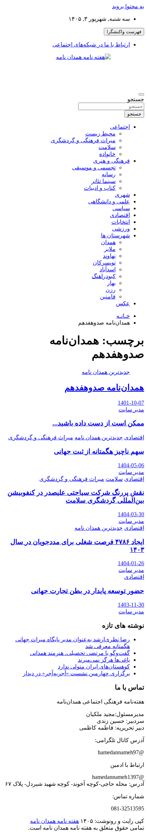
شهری (122, 195)
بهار (111, 283)
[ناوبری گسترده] (141, 94)
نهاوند (109, 256)
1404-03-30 (131, 514)
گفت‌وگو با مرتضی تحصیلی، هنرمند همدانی (80, 653)
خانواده (107, 154)
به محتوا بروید (128, 6)
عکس (123, 303)
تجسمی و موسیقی (94, 167)
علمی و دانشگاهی (109, 201)
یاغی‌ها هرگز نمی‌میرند (104, 660)
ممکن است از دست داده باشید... (98, 423)
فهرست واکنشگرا (124, 31)
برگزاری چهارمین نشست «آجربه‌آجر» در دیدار (76, 673)
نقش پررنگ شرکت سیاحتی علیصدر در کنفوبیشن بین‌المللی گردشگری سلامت (75, 496)
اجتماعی (120, 127)
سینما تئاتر (103, 181)
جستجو (135, 99)
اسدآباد (108, 269)
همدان (108, 242)
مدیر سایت (131, 409)
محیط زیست (100, 133)
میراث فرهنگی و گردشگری (83, 140)
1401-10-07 (131, 403)
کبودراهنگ (104, 276)
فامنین (108, 296)
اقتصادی (120, 215)
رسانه (109, 174)
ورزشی (121, 229)
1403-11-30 (131, 605)
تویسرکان (104, 263)
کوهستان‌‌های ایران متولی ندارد (94, 666)
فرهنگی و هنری (111, 161)
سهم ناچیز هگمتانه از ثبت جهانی (99, 451)
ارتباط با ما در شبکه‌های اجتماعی (91, 44)
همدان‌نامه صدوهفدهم (104, 387)
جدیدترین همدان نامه (106, 372)
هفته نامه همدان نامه (54, 821)
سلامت (107, 147)
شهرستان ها (115, 235)
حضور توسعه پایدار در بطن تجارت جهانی (87, 590)
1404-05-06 (131, 465)
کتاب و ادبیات (100, 188)
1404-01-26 (131, 563)
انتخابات (120, 222)
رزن (111, 290)
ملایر (110, 249)
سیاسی (121, 208)
